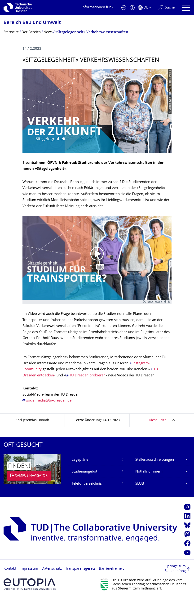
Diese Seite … (159, 420)
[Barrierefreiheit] (132, 7)
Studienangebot (84, 471)
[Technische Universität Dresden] (18, 7)
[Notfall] (123, 7)
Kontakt (10, 569)
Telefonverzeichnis (87, 484)
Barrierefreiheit (111, 569)
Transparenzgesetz (80, 569)
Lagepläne (80, 460)
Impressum (29, 569)
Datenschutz (52, 569)
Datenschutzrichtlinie (157, 302)
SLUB (139, 484)
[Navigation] (186, 8)
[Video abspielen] (97, 258)
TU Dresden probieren (87, 375)
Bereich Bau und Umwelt (32, 23)
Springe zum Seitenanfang (175, 569)
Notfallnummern (149, 471)
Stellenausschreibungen (154, 460)
